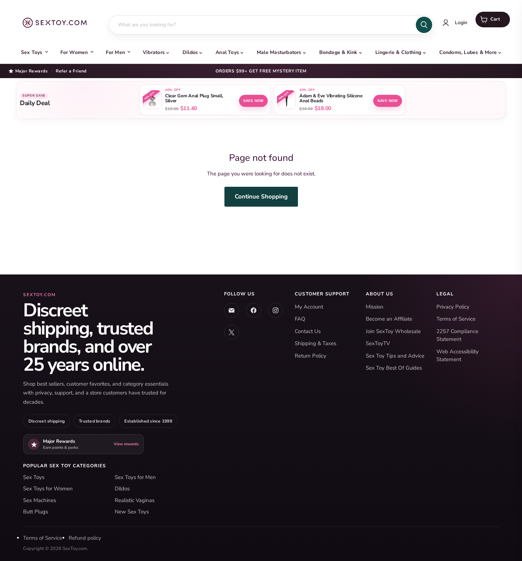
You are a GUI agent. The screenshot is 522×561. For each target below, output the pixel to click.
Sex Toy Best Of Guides (394, 367)
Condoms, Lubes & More (468, 52)
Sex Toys (32, 52)
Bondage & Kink (338, 52)
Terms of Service (455, 318)
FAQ (300, 318)
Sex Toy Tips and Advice (395, 355)
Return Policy (310, 355)
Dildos (190, 52)
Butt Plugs (35, 511)
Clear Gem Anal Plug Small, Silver (194, 98)
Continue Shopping (261, 196)
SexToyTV (378, 343)
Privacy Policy (452, 306)
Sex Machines (39, 500)
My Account (309, 306)
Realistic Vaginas (134, 500)
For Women (74, 52)
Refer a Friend (71, 71)
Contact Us (308, 331)
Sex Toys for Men (135, 477)
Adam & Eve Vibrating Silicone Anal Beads (330, 98)
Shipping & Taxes (315, 343)
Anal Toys (227, 52)
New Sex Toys (132, 511)
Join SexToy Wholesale (393, 331)
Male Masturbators (279, 52)
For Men (115, 52)
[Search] (424, 25)
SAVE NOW (253, 101)
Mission (375, 306)
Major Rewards (31, 71)
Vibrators (154, 52)
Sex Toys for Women (48, 488)
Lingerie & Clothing (398, 52)
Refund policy (85, 537)
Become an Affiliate (389, 318)
